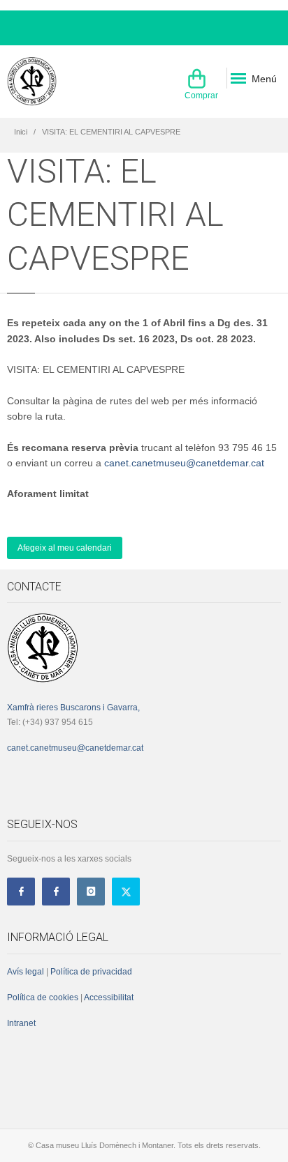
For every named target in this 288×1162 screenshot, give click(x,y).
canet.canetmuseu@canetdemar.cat (184, 462)
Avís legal (25, 972)
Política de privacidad (91, 972)
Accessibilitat (108, 997)
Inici (20, 132)
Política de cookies (42, 997)
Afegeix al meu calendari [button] (64, 548)
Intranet (21, 1023)
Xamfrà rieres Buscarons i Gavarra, (73, 707)
